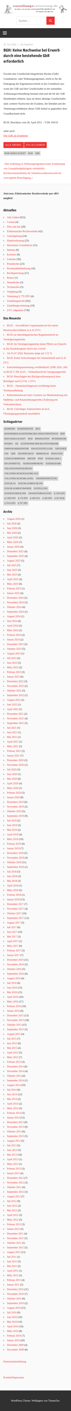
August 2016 (13, 978)
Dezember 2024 (15, 597)
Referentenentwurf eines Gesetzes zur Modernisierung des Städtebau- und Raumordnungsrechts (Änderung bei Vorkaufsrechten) (35, 400)
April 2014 (12, 1103)
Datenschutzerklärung (14, 1361)
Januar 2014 (13, 1117)
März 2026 (12, 542)
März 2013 (12, 1164)
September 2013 (15, 1136)
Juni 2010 (12, 1317)
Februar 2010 (14, 1335)
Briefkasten (42, 438)
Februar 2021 (14, 751)
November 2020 (15, 764)
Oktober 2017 (14, 913)
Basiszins (9, 428)
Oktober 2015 (14, 1024)
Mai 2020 (12, 778)
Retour (10, 277)
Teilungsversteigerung (18, 468)
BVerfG (8, 443)
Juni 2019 (12, 825)
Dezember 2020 (15, 760)
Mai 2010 (12, 1321)
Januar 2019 (13, 848)
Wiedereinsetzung (46, 478)
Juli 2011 (11, 1256)
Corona (11, 222)
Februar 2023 (14, 672)
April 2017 (12, 941)
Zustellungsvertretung (18, 305)
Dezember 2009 (15, 1345)
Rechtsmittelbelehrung (18, 268)
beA (38, 428)
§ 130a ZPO (59, 493)
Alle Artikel (13, 145)
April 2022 (12, 709)
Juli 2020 (12, 769)
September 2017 (15, 918)
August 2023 (13, 653)
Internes (11, 249)
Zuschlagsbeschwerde (17, 488)
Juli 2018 (12, 871)
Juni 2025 (12, 570)
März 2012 (12, 1219)
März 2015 (12, 1057)
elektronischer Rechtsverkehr (39, 443)
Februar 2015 (14, 1061)
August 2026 (13, 518)
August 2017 (13, 922)
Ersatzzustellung (42, 448)
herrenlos (42, 453)
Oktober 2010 (14, 1298)
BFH (62, 433)
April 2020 (12, 783)
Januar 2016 (13, 1010)
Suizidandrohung (33, 463)
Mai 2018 (12, 880)
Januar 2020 (13, 797)
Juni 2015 (12, 1043)
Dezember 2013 (15, 1122)
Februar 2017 (14, 950)
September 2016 (15, 973)
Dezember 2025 (15, 551)
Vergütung (12, 291)
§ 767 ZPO (22, 503)
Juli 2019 (12, 820)
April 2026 (12, 537)
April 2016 (12, 996)
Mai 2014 (12, 1099)
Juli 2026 (12, 523)
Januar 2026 (13, 546)
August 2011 (13, 1252)
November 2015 (15, 1020)
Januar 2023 (13, 676)
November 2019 (15, 806)
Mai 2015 (12, 1048)
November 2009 (15, 1349)
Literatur (11, 259)
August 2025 (13, 560)
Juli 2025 (12, 565)
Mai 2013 (12, 1154)
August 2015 (13, 1034)
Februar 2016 (14, 1006)
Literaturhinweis (14, 458)
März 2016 (12, 1001)
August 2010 (13, 1307)
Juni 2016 (12, 987)
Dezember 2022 (15, 681)
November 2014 (15, 1071)
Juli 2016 (12, 983)
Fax (6, 453)
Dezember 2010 (15, 1289)
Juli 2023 (12, 658)
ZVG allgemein (35, 145)
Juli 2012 (12, 1201)
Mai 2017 (12, 936)
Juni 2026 (12, 528)
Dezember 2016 (15, 959)
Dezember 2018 (15, 853)
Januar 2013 (13, 1173)
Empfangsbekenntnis (16, 448)
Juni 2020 (12, 774)
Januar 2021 (13, 755)
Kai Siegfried (26, 44)
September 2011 (15, 1247)
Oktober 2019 (14, 811)
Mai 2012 (12, 1210)
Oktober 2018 (14, 862)
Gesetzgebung (14, 236)
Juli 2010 (12, 1312)
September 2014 (15, 1080)
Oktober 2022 (14, 690)
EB (16, 443)
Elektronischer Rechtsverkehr (22, 231)
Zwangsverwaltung (40, 493)
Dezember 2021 (15, 713)
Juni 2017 (12, 932)
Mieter (31, 458)
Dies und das (13, 226)
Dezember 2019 (15, 802)
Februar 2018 (14, 894)
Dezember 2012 (15, 1177)
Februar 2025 (14, 588)
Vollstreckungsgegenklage (21, 473)
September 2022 (15, 695)
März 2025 (12, 583)
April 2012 (12, 1215)
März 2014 (12, 1108)
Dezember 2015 (15, 1015)
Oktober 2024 (14, 607)
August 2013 (13, 1140)
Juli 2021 (12, 727)
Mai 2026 (12, 532)
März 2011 (12, 1275)
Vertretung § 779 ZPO (18, 296)
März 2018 (12, 890)
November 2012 (15, 1182)
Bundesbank (59, 438)
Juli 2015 (12, 1038)
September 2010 (15, 1303)
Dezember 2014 (15, 1066)
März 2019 (12, 839)
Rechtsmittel (12, 463)
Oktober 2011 (14, 1242)
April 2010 (12, 1326)
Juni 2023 (12, 662)
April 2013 (12, 1159)
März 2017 (12, 945)
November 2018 (15, 857)
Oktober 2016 (14, 969)
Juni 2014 (12, 1094)
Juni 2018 (12, 876)
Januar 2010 (13, 1340)
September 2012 (15, 1191)
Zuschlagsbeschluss (30, 483)
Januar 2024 (13, 639)
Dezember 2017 (15, 904)
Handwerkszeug (15, 240)
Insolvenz (57, 453)
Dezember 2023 (15, 644)
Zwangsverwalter (15, 493)
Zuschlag (10, 483)
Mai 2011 (12, 1266)
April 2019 (12, 834)
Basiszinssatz (25, 428)
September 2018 (15, 867)
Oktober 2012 (14, 1187)
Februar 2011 (14, 1280)
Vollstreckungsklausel (19, 478)
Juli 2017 (12, 927)
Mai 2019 (12, 829)
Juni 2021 (12, 732)
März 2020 (12, 788)
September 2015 (15, 1029)
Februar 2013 (14, 1168)
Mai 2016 (12, 992)
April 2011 (12, 1270)
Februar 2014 (14, 1112)
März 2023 (12, 667)
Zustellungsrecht (15, 301)
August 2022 (13, 699)
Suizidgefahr (53, 463)
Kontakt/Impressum (13, 1377)
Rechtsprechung (15, 273)
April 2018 (12, 885)
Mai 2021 (12, 737)
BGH (30, 153)
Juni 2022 (12, 704)
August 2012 (13, 1196)
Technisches (13, 287)
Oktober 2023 (14, 648)
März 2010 (12, 1331)
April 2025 (12, 579)
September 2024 (15, 611)
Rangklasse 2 (53, 458)
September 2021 (15, 723)
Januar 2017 (13, 955)
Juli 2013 (12, 1145)
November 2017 (15, 908)
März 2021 (12, 746)
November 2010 (15, 1293)
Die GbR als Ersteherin (15, 135)
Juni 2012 (12, 1205)
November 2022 (15, 686)
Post (40, 458)
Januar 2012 (13, 1229)
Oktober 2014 (14, 1075)
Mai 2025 (12, 574)
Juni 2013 (12, 1150)
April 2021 (12, 741)
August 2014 (13, 1085)
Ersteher (60, 448)
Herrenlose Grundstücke (19, 245)
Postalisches (13, 263)
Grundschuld (26, 453)
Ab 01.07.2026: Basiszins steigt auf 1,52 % (29, 353)
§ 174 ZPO (23, 498)
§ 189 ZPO (47, 498)
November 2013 (15, 1126)
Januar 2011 (13, 1284)
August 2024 (13, 616)
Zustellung (41, 488)
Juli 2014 (12, 1089)
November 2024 (15, 602)
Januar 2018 (13, 899)
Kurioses (11, 254)
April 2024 (12, 625)
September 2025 (15, 556)
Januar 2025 (13, 593)
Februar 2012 (14, 1224)
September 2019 (15, 815)
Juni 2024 (12, 621)
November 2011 (15, 1238)
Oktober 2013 (14, 1131)
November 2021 (15, 718)
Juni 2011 (12, 1261)
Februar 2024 (14, 634)
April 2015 (12, 1052)
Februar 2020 (14, 792)
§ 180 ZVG (35, 498)
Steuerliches (13, 282)
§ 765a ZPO (9, 503)
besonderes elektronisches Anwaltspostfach (31, 433)
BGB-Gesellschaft (15, 153)
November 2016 (15, 964)
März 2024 (12, 630)
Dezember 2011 (15, 1233)
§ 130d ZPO (10, 498)
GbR (37, 153)
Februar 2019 (14, 843)
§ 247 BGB (59, 498)
